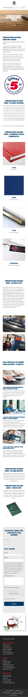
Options (14, 230)
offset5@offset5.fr (9, 652)
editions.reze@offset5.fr (10, 682)
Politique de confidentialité (16, 693)
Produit (6, 552)
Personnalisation (14, 263)
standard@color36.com (10, 667)
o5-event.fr (7, 693)
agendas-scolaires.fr (7, 692)
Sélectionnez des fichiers (14, 593)
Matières (14, 198)
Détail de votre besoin (9, 575)
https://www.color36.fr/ (7, 669)
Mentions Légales (13, 695)
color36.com (21, 692)
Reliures (14, 168)
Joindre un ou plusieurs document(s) (11, 587)
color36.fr (15, 692)
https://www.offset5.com (8, 654)
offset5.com (17, 690)
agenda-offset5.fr (10, 690)
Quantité (6, 557)
